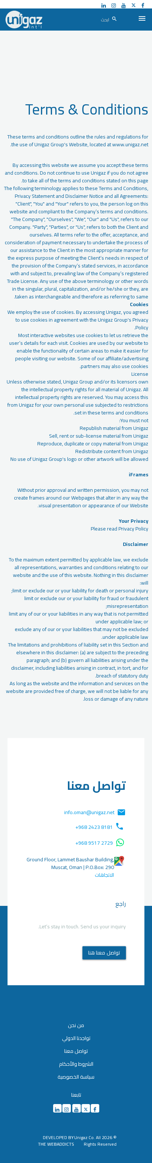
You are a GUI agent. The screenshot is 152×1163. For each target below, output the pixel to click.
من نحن (76, 1025)
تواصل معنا (76, 1051)
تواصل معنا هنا (104, 952)
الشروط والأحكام (76, 1064)
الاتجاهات (104, 875)
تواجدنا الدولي (76, 1038)
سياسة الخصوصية (76, 1077)
